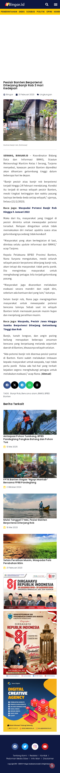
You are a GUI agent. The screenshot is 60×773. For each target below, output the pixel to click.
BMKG (41, 393)
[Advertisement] (30, 46)
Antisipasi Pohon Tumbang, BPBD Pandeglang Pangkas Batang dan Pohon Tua (28, 439)
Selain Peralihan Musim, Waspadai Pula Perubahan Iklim (27, 562)
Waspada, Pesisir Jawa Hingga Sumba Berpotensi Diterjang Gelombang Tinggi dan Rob (30, 325)
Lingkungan (46, 94)
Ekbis (22, 11)
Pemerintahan (9, 11)
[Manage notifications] (52, 765)
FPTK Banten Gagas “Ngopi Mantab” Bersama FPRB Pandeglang (25, 481)
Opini (49, 11)
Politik (41, 11)
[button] (47, 4)
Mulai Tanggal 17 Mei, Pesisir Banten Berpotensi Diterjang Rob (25, 521)
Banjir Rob (15, 393)
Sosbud (30, 11)
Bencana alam (29, 393)
